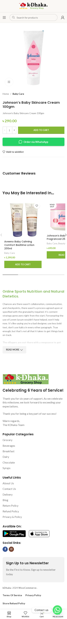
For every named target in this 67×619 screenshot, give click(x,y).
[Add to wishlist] (37, 206)
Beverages (9, 445)
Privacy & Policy (12, 516)
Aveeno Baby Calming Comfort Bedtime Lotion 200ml (19, 245)
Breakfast (8, 451)
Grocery (7, 440)
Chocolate (9, 462)
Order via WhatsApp (36, 141)
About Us (8, 483)
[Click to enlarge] (9, 82)
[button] (23, 264)
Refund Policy (11, 511)
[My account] (62, 17)
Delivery (8, 494)
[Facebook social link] (5, 549)
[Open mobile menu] (4, 17)
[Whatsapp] (57, 610)
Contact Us (9, 488)
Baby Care (18, 93)
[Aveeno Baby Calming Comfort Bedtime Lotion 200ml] (23, 219)
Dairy (6, 456)
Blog (5, 500)
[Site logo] (33, 5)
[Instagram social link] (11, 549)
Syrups (6, 468)
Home (6, 93)
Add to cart (41, 130)
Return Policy (10, 505)
